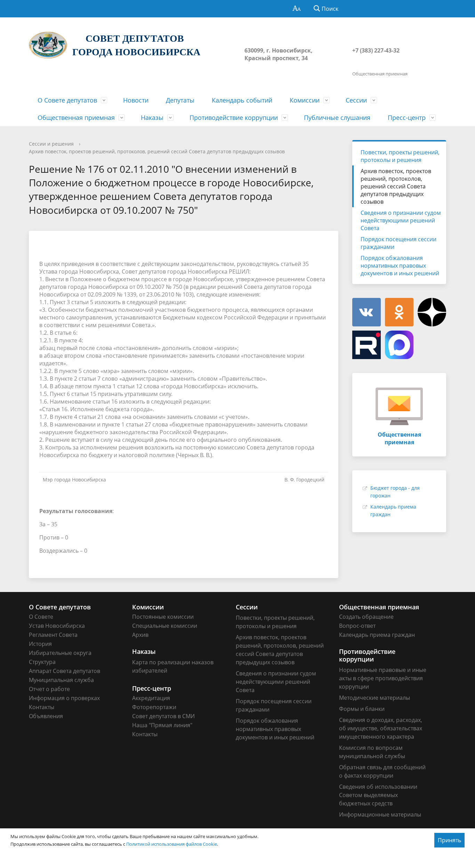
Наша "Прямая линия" (162, 725)
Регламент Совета (53, 635)
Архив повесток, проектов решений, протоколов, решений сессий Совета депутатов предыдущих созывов (157, 151)
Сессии (356, 100)
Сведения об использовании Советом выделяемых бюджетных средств (378, 795)
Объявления (46, 716)
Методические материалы (374, 697)
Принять (449, 840)
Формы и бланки (362, 709)
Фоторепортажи (154, 707)
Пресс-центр (407, 117)
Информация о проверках (64, 698)
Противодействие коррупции (234, 117)
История (40, 644)
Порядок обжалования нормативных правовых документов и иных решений (400, 265)
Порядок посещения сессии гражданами (398, 243)
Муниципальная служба (61, 680)
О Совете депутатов (67, 100)
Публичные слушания (337, 117)
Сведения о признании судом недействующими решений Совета (401, 220)
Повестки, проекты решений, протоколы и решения (400, 156)
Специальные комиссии (164, 626)
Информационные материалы (380, 814)
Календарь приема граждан (377, 635)
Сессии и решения (51, 143)
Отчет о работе (49, 689)
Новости (135, 100)
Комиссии (305, 100)
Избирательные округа (60, 653)
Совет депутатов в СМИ (163, 716)
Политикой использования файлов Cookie (171, 844)
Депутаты (180, 100)
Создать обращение (366, 616)
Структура (42, 662)
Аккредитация (151, 698)
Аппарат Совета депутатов (64, 671)
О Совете (41, 616)
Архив (140, 635)
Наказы (152, 117)
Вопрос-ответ (357, 626)
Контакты (41, 707)
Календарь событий (242, 100)
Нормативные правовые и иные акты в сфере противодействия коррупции (382, 678)
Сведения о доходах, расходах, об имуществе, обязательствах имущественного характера (380, 728)
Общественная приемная (76, 117)
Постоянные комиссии (163, 616)
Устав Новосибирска (57, 626)
